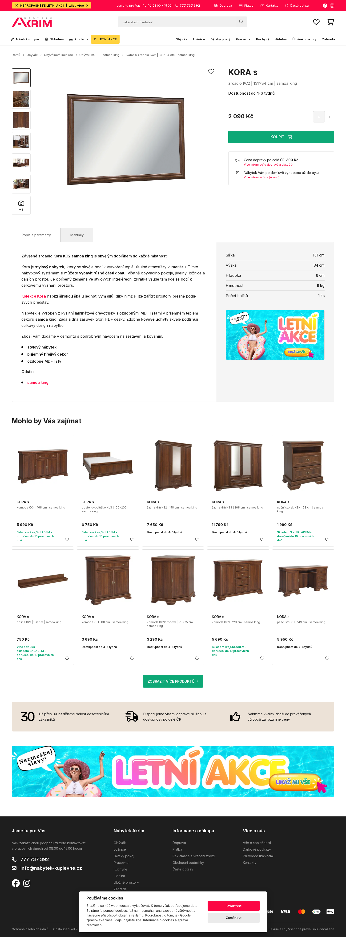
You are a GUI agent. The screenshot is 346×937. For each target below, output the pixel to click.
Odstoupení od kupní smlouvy (75, 929)
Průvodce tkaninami (258, 856)
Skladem (57, 39)
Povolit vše (233, 906)
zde (138, 920)
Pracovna (243, 39)
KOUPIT (277, 136)
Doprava (226, 5)
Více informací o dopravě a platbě (267, 164)
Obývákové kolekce (58, 55)
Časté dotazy (300, 5)
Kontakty (272, 5)
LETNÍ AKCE (107, 39)
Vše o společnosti (257, 843)
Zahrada (328, 39)
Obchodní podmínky (188, 863)
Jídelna (281, 39)
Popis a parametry (36, 235)
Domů (16, 55)
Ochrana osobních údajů (30, 929)
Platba (248, 5)
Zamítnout (233, 918)
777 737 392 (34, 859)
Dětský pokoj (220, 39)
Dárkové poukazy (257, 849)
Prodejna (81, 39)
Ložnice (199, 39)
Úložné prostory (304, 39)
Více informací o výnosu (260, 177)
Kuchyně (263, 39)
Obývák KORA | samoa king (99, 55)
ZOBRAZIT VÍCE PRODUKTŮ (171, 681)
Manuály (77, 235)
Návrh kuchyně (27, 39)
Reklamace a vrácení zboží (194, 856)
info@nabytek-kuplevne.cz (51, 868)
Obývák (181, 39)
